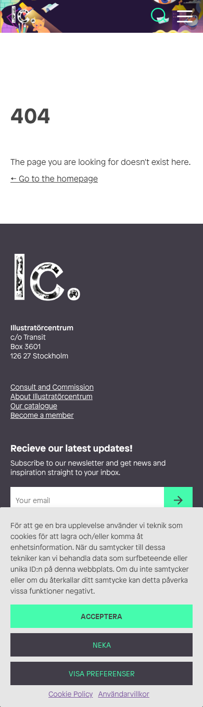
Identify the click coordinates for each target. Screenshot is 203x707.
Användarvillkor (123, 694)
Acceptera (101, 616)
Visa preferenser (102, 673)
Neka (102, 645)
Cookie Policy (70, 694)
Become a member (42, 415)
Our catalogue (33, 406)
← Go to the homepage (54, 178)
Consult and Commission (52, 387)
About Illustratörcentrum (51, 397)
